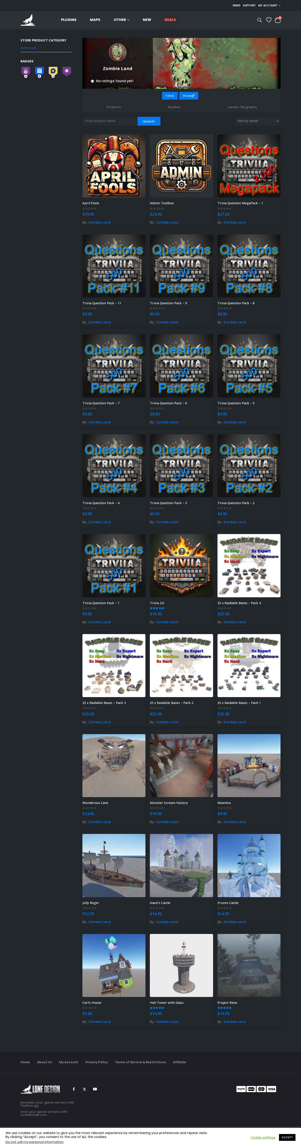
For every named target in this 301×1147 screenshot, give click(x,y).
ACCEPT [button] (287, 1137)
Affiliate (179, 1062)
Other (120, 19)
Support (249, 5)
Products (113, 107)
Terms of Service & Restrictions (140, 1062)
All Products (28, 48)
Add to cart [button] (138, 142)
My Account (68, 1062)
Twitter (84, 1089)
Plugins (68, 19)
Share (187, 96)
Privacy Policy (96, 1062)
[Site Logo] (27, 20)
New (147, 19)
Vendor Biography (242, 107)
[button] (259, 20)
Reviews (174, 107)
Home (25, 1062)
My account (268, 5)
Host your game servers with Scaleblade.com (43, 1113)
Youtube (95, 1089)
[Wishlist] (269, 20)
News (237, 5)
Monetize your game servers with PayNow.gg (47, 1104)
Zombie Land (99, 222)
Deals (170, 19)
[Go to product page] (113, 165)
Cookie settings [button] (263, 1138)
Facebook (73, 1089)
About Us (44, 1062)
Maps (95, 19)
